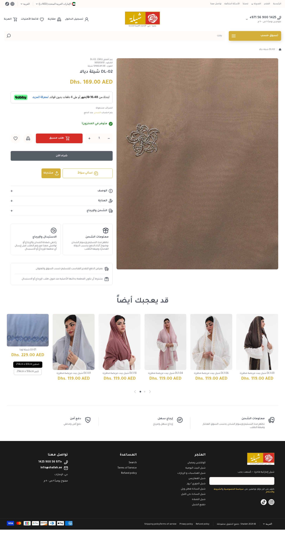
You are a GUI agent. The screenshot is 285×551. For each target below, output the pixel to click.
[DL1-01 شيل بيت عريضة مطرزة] (257, 342)
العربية (26, 4)
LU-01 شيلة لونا (211, 350)
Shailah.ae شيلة (96, 66)
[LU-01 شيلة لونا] (211, 330)
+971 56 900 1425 (50, 462)
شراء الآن (61, 155)
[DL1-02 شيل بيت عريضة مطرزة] (74, 342)
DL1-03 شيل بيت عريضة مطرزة (119, 373)
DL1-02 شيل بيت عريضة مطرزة (73, 373)
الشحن (97, 113)
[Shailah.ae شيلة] (142, 19)
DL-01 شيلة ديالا (28, 350)
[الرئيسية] (280, 49)
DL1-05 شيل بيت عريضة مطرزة (165, 373)
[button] (10, 19)
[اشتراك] (214, 481)
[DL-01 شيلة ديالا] (28, 330)
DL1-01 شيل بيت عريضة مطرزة (257, 373)
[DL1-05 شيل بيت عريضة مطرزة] (165, 342)
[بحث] (9, 36)
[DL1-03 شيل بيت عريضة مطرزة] (119, 342)
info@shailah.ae (51, 467)
